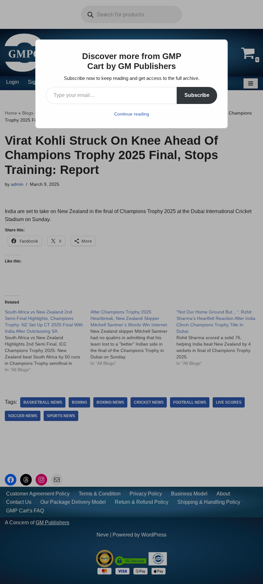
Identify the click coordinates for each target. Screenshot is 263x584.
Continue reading (131, 113)
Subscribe (196, 95)
